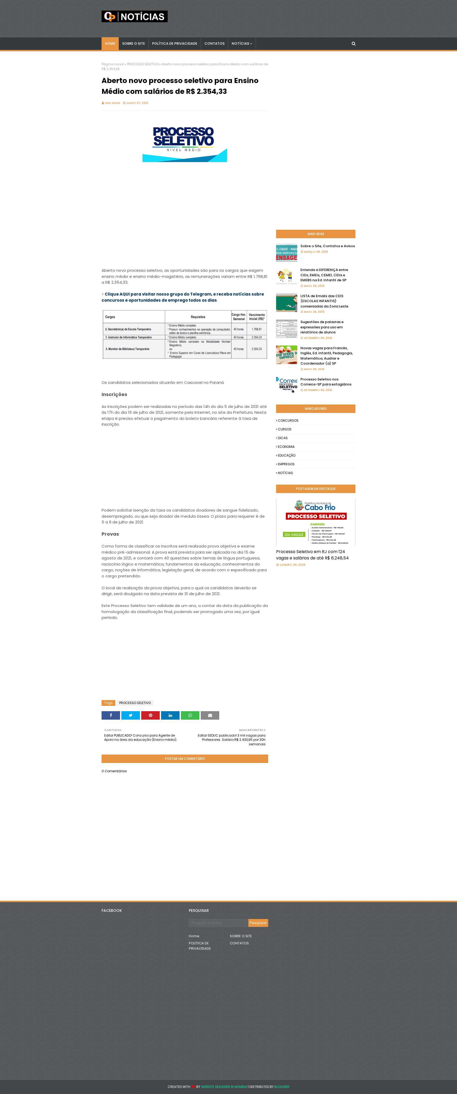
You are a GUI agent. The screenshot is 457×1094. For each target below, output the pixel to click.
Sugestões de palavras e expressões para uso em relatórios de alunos (322, 327)
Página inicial (113, 64)
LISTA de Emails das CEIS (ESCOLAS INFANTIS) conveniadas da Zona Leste (324, 301)
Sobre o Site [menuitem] (133, 43)
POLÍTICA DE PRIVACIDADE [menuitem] (174, 43)
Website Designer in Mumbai (224, 1086)
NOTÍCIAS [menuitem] (240, 43)
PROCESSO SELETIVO (142, 64)
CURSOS (284, 429)
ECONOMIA (286, 446)
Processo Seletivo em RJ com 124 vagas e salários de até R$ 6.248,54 (312, 555)
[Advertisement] (185, 201)
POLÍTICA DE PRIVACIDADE (200, 946)
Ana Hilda (112, 103)
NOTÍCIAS (285, 473)
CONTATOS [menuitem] (214, 43)
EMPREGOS (286, 464)
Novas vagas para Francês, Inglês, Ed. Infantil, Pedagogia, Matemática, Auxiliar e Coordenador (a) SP (326, 356)
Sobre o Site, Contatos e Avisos (327, 246)
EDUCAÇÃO (286, 455)
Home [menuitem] (110, 43)
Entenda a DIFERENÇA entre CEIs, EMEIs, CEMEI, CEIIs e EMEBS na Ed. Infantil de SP (324, 275)
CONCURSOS (288, 420)
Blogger (282, 1086)
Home (194, 936)
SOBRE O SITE (241, 936)
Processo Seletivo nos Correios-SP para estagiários (325, 382)
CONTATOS (239, 943)
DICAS (283, 438)
